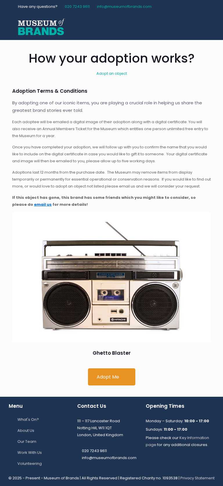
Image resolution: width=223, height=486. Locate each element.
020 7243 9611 (77, 6)
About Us (25, 430)
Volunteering (29, 463)
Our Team (26, 441)
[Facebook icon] (172, 6)
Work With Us (29, 452)
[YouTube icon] (187, 6)
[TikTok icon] (201, 6)
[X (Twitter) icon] (180, 6)
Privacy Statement (197, 478)
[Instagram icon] (194, 6)
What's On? (28, 419)
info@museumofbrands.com (124, 6)
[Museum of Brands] (41, 27)
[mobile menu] (201, 27)
